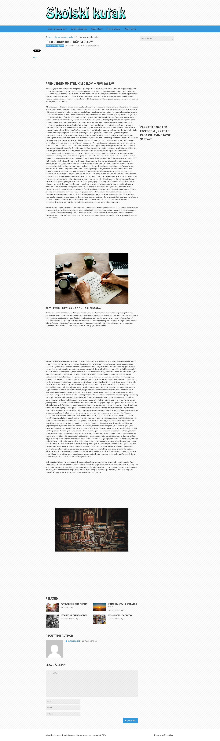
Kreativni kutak (96, 29)
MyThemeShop (167, 735)
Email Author (91, 641)
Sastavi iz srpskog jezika (57, 29)
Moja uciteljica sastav (120, 615)
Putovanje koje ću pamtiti (74, 604)
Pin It (35, 57)
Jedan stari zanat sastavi (74, 615)
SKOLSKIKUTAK (93, 46)
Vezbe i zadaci (130, 29)
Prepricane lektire (113, 29)
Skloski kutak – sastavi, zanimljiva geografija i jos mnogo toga (69, 735)
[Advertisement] (92, 65)
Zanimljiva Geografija (79, 29)
